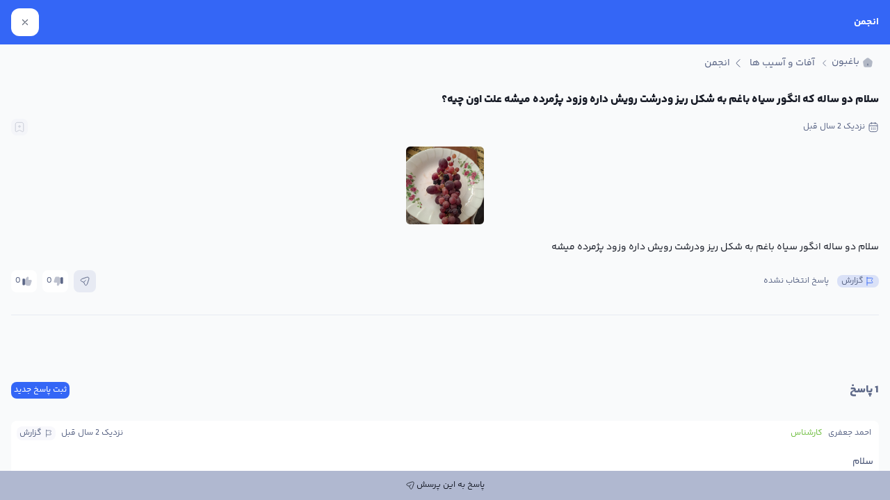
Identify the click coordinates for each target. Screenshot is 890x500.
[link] (852, 63)
